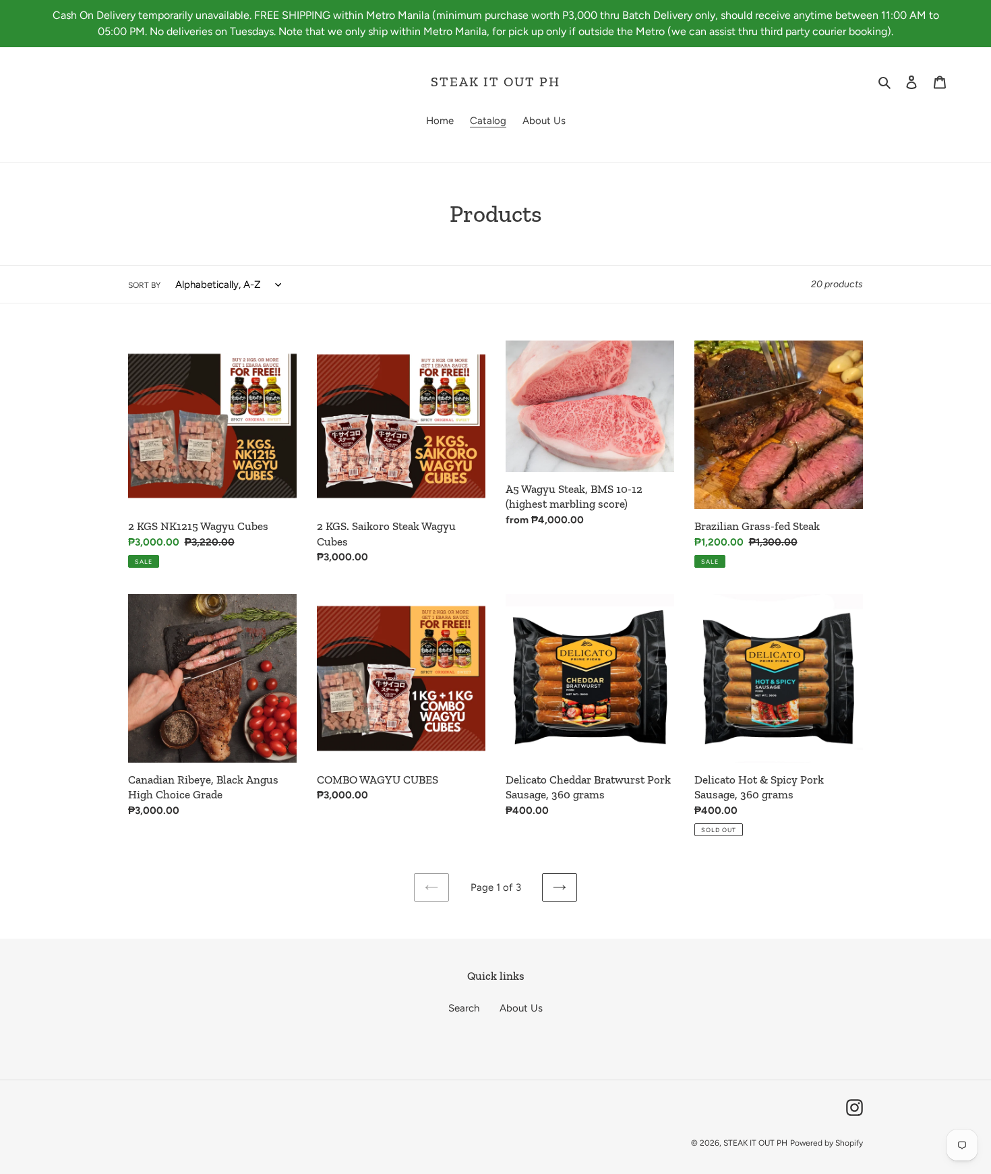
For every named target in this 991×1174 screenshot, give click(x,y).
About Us (521, 1008)
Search (463, 1008)
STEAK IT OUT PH (495, 82)
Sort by (144, 285)
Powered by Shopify (826, 1143)
